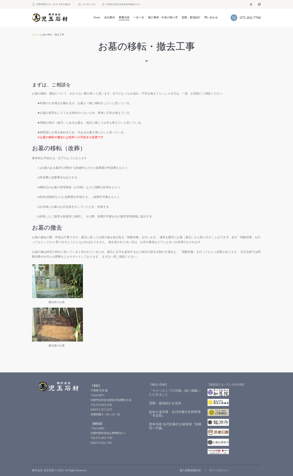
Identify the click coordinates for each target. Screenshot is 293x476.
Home (35, 34)
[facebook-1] (251, 4)
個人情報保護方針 (190, 470)
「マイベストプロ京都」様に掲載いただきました (175, 392)
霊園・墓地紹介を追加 (165, 403)
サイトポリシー (218, 470)
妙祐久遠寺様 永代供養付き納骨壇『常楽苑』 (175, 413)
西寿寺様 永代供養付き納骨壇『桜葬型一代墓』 (175, 426)
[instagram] (259, 4)
